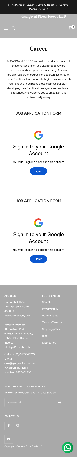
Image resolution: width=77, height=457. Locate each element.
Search (46, 302)
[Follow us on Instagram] (17, 426)
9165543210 (27, 354)
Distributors (49, 342)
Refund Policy (50, 315)
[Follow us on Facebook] (8, 426)
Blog (44, 335)
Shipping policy (51, 329)
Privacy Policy (50, 308)
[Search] (13, 28)
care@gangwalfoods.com (19, 363)
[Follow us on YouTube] (8, 439)
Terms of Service (52, 322)
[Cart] (71, 28)
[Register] (59, 402)
